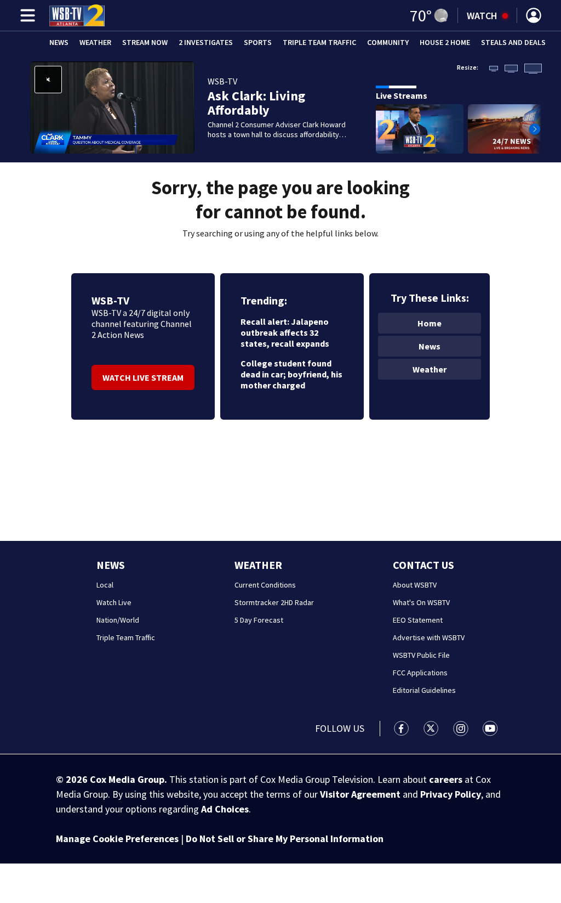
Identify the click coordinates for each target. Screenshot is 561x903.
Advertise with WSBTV (429, 637)
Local (104, 585)
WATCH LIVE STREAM (143, 377)
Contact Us (423, 565)
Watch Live (113, 602)
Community (388, 42)
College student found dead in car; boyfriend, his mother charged (291, 374)
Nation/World (117, 620)
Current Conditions (265, 585)
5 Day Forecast (258, 620)
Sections (26, 15)
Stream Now (145, 42)
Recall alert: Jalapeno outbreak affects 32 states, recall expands (285, 332)
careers (445, 779)
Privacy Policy (450, 794)
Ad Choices (225, 809)
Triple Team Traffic (319, 42)
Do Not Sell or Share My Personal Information (284, 838)
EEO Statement (418, 620)
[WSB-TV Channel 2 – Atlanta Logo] (77, 15)
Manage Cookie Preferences (117, 838)
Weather (95, 42)
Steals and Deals (513, 42)
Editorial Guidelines (424, 690)
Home (429, 323)
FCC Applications (420, 673)
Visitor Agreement (360, 794)
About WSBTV (415, 585)
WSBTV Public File (421, 655)
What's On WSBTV (421, 602)
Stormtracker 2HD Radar (274, 602)
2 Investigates (206, 42)
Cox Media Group (127, 779)
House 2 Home (445, 42)
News (58, 42)
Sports (258, 42)
